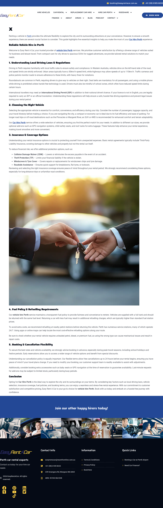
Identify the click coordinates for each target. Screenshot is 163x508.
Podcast (100, 18)
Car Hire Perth (19, 122)
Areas (78, 18)
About (69, 18)
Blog (90, 18)
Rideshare (124, 12)
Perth (29, 36)
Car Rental (58, 12)
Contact (111, 18)
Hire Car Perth (105, 12)
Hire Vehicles (43, 12)
